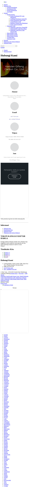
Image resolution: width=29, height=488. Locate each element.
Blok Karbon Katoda (12, 36)
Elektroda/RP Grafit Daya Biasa (18, 29)
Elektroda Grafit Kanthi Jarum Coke (10, 276)
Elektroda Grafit (11, 26)
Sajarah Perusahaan (12, 7)
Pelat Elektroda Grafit (9, 277)
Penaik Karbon (11, 14)
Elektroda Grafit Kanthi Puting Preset (13, 279)
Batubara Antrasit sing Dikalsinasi (19, 23)
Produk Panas (14, 273)
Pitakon (3, 246)
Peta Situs (21, 273)
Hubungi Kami (8, 43)
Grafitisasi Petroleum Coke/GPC (18, 19)
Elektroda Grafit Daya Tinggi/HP (18, 27)
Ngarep (6, 4)
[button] (14, 176)
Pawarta (6, 40)
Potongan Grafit (11, 39)
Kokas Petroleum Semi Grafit (17, 20)
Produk (6, 13)
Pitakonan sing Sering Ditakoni (12, 41)
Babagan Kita (7, 6)
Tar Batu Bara (10, 37)
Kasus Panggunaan (12, 10)
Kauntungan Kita (11, 9)
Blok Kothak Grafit (12, 33)
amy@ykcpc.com (8, 268)
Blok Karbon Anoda (12, 34)
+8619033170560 (8, 285)
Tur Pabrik (9, 11)
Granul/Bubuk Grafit (15, 21)
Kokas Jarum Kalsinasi (16, 24)
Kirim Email (4, 283)
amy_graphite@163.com (10, 269)
